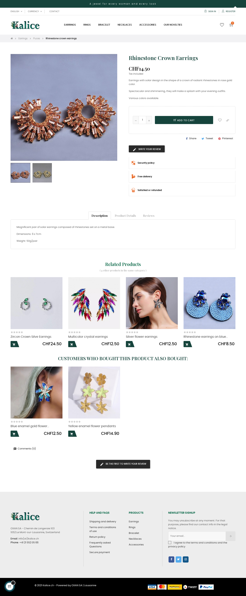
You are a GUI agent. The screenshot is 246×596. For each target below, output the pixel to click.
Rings (132, 527)
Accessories (136, 544)
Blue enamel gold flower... (30, 426)
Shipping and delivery (102, 521)
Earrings (134, 521)
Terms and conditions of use (102, 529)
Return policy (97, 537)
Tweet (209, 138)
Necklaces (135, 539)
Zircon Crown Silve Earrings (31, 336)
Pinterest (227, 138)
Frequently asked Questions (100, 545)
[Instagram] (186, 559)
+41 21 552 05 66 (28, 542)
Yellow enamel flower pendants (92, 426)
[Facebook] (171, 559)
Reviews (149, 215)
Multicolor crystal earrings (88, 336)
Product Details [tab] (125, 215)
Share (192, 138)
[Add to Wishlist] (220, 120)
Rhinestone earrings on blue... (206, 336)
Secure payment (99, 552)
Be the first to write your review (125, 464)
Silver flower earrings (141, 336)
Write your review (149, 149)
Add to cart (185, 120)
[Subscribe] (230, 536)
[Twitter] (178, 559)
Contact (54, 11)
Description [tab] (99, 215)
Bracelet (134, 533)
